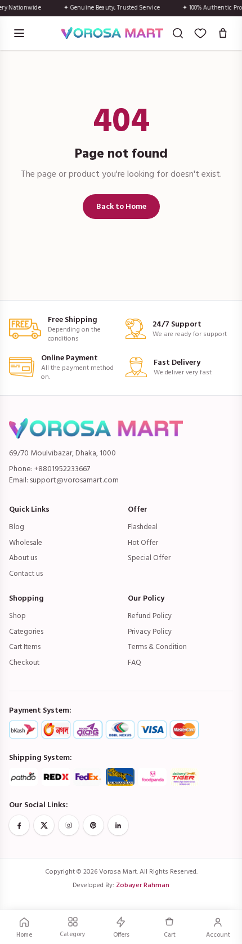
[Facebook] (19, 825)
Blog (16, 527)
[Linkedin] (118, 825)
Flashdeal (143, 527)
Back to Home (121, 206)
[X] (44, 825)
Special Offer (149, 558)
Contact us (26, 573)
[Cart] (223, 33)
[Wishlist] (200, 33)
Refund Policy (150, 616)
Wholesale (25, 542)
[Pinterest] (93, 825)
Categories (26, 631)
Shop (17, 616)
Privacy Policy (150, 631)
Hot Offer (143, 542)
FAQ (134, 662)
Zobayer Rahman (142, 885)
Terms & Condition (157, 647)
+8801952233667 (62, 468)
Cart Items (25, 647)
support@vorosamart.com (74, 479)
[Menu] (19, 33)
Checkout (24, 662)
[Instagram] (69, 825)
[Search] (178, 33)
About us (23, 558)
